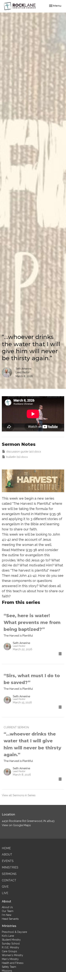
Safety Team (9, 966)
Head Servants (10, 918)
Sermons (9, 874)
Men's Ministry (10, 959)
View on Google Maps (16, 825)
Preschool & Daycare (14, 931)
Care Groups (9, 951)
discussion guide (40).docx (23, 451)
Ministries (10, 867)
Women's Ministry (12, 955)
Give (5, 886)
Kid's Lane (8, 935)
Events (8, 861)
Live (5, 893)
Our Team (7, 911)
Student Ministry (11, 939)
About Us (7, 907)
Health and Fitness (12, 962)
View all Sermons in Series (18, 795)
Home (6, 848)
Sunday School (11, 943)
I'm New (6, 914)
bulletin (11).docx (17, 457)
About (7, 854)
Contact (9, 880)
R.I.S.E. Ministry (10, 947)
